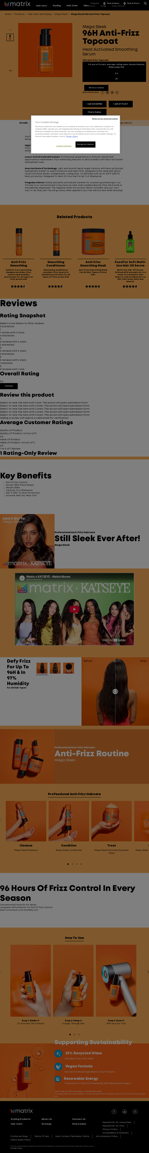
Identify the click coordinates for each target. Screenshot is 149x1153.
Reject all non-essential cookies (105, 118)
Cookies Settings (63, 146)
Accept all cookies (85, 144)
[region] (75, 134)
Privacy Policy (72, 136)
